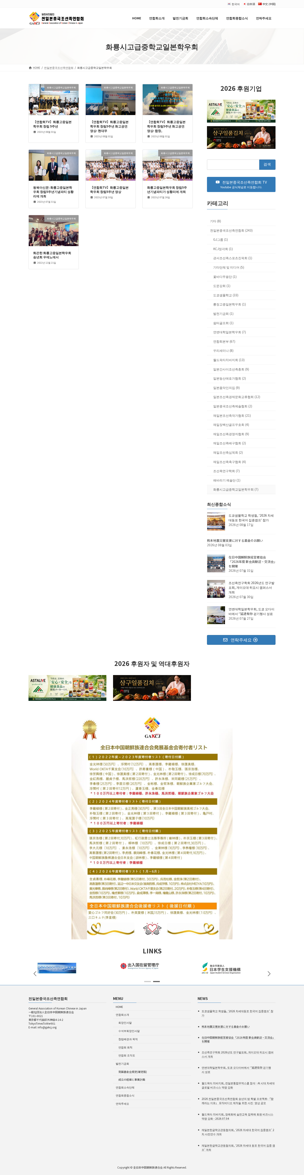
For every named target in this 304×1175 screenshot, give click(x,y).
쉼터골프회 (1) (223, 323)
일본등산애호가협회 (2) (229, 378)
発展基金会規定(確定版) (132, 1072)
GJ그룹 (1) (220, 239)
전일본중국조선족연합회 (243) (231, 230)
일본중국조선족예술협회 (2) (232, 406)
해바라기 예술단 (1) (226, 480)
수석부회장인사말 (129, 1031)
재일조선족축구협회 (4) (229, 461)
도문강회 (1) (221, 286)
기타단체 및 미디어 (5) (228, 267)
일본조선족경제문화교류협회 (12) (236, 397)
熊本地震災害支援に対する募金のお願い (235, 540)
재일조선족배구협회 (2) (229, 443)
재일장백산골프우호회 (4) (231, 425)
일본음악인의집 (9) (226, 387)
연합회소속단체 (125, 1087)
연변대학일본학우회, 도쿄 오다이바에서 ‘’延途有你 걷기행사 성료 (251, 611)
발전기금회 (122, 1063)
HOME (119, 1007)
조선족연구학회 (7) (226, 471)
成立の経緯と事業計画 (131, 1079)
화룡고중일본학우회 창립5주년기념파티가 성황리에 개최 (167, 189)
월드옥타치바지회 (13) (229, 360)
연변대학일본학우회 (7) (229, 332)
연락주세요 (122, 1103)
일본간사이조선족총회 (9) (231, 369)
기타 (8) (215, 221)
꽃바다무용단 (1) (225, 276)
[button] (241, 184)
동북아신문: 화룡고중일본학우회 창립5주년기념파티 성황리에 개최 (53, 191)
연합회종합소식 (125, 1095)
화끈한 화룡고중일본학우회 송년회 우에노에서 (52, 255)
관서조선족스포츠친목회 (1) (232, 258)
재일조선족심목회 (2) (228, 452)
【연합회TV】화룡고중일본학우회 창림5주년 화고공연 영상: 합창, (166, 126)
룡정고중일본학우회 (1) (229, 304)
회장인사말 (125, 1022)
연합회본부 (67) (224, 341)
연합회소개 (122, 1014)
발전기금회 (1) (223, 313)
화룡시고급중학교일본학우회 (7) (235, 489)
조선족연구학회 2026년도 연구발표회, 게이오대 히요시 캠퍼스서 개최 (251, 588)
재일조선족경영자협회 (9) (231, 434)
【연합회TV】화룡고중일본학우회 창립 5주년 (52, 123)
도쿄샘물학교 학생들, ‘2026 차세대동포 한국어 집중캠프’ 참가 (251, 517)
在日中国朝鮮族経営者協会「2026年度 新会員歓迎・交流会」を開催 (252, 561)
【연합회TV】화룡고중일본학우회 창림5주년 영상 (109, 189)
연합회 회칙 (125, 1047)
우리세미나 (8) (223, 350)
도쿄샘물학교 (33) (225, 295)
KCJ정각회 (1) (223, 249)
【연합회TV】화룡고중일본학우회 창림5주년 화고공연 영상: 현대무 (109, 126)
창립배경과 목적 (128, 1039)
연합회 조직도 (126, 1055)
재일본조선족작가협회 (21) (232, 415)
